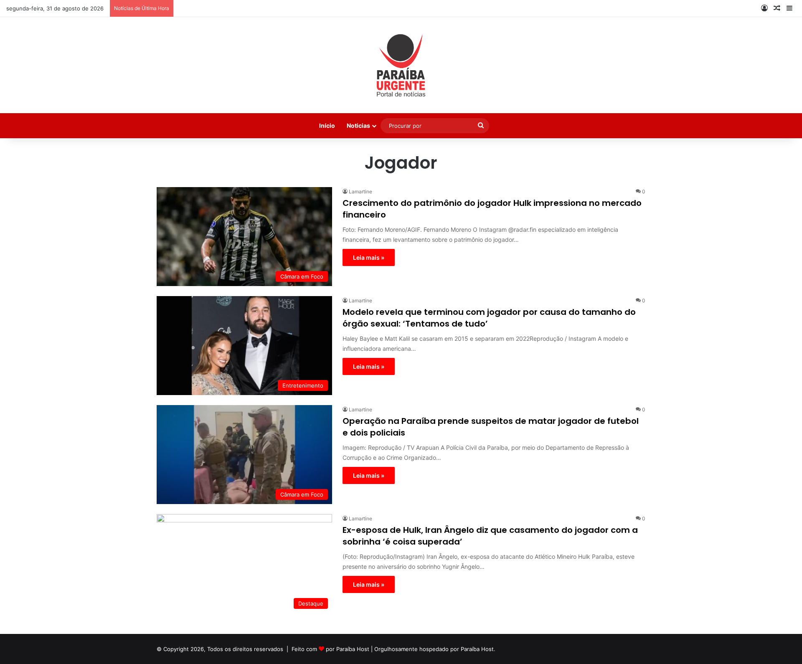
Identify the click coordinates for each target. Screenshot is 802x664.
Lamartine (360, 191)
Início (327, 125)
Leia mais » (368, 257)
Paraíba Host (352, 649)
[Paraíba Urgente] (401, 65)
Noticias (358, 125)
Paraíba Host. (478, 649)
